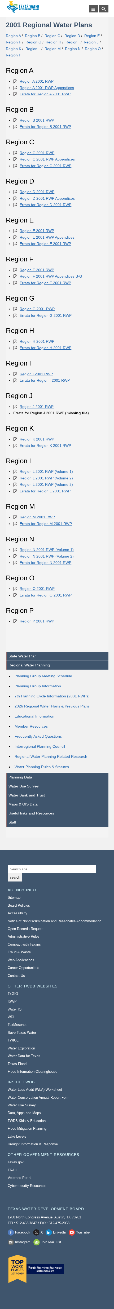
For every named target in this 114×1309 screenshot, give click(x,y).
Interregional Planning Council (40, 746)
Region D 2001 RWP (37, 192)
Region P (13, 55)
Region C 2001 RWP (37, 153)
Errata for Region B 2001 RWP (45, 126)
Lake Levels (17, 1136)
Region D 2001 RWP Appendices (47, 198)
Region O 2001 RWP (37, 588)
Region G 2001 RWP (37, 309)
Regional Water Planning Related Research (51, 756)
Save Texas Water (22, 1033)
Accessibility (17, 913)
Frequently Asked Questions (38, 736)
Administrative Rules (24, 936)
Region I (72, 42)
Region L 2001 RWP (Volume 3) (46, 484)
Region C (52, 36)
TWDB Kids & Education (27, 1121)
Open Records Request (25, 929)
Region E (92, 36)
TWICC (13, 1040)
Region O (93, 49)
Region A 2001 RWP (37, 81)
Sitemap (14, 898)
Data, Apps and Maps (24, 1113)
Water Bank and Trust (26, 795)
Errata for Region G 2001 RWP (46, 315)
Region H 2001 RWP (37, 341)
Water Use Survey (23, 786)
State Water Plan (22, 656)
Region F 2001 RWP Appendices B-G (51, 276)
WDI (11, 1017)
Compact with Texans (24, 944)
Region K (13, 49)
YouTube (83, 1232)
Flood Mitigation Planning (27, 1128)
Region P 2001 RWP (37, 621)
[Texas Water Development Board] (22, 7)
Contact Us (16, 976)
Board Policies (19, 905)
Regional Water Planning (29, 665)
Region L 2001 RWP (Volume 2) (46, 478)
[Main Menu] (93, 8)
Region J (91, 42)
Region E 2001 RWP (37, 231)
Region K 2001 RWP (37, 439)
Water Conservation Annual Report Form (38, 1097)
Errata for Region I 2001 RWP (45, 380)
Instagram (22, 1242)
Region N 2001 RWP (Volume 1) (47, 549)
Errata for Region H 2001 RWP (45, 348)
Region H (53, 42)
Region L (32, 49)
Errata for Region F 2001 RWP (45, 283)
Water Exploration (21, 1048)
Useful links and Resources (31, 813)
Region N (73, 49)
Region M (53, 49)
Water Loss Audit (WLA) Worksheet (35, 1090)
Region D (72, 36)
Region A (13, 36)
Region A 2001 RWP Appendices (47, 88)
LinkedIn (59, 1232)
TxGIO (13, 994)
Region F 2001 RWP (37, 270)
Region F (13, 42)
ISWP (12, 1001)
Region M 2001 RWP (37, 517)
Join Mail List (51, 1242)
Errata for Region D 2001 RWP (45, 205)
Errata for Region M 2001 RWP (46, 524)
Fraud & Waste (19, 952)
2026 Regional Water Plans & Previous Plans (52, 706)
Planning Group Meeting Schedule (43, 676)
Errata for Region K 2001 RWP (45, 445)
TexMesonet (17, 1025)
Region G (33, 42)
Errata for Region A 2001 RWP (45, 94)
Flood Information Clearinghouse (32, 1072)
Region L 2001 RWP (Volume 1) (46, 471)
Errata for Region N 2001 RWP (45, 562)
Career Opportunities (23, 968)
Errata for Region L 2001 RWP (45, 491)
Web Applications (21, 960)
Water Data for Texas (24, 1056)
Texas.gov (16, 1162)
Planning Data (20, 777)
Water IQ (14, 1009)
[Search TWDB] (103, 8)
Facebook (22, 1232)
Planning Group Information (38, 686)
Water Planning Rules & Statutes (42, 767)
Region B (32, 36)
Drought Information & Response (33, 1144)
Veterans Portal (19, 1178)
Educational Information (34, 716)
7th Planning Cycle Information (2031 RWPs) (52, 696)
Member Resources (31, 726)
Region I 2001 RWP (36, 374)
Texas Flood (17, 1064)
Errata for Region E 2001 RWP (45, 244)
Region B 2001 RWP (37, 120)
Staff (12, 822)
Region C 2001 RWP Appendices (47, 159)
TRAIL (12, 1170)
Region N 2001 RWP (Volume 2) (47, 556)
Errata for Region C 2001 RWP (45, 166)
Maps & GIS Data (23, 804)
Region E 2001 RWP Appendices (47, 237)
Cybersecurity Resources (27, 1186)
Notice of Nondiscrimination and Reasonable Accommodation (54, 921)
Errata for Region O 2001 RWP (46, 595)
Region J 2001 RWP (37, 406)
